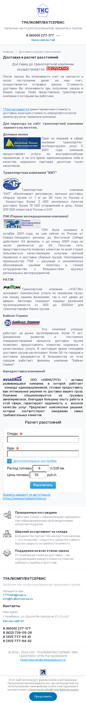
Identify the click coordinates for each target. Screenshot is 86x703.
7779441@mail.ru (14, 595)
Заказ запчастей (43, 39)
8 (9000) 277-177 (40, 35)
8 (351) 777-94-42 (17, 641)
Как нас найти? (13, 621)
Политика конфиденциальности (43, 660)
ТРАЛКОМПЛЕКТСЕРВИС (43, 22)
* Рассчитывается (16, 109)
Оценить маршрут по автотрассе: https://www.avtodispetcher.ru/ (27, 496)
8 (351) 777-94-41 (17, 637)
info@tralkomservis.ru (18, 599)
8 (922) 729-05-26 (17, 633)
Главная (8, 51)
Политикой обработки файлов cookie (54, 689)
